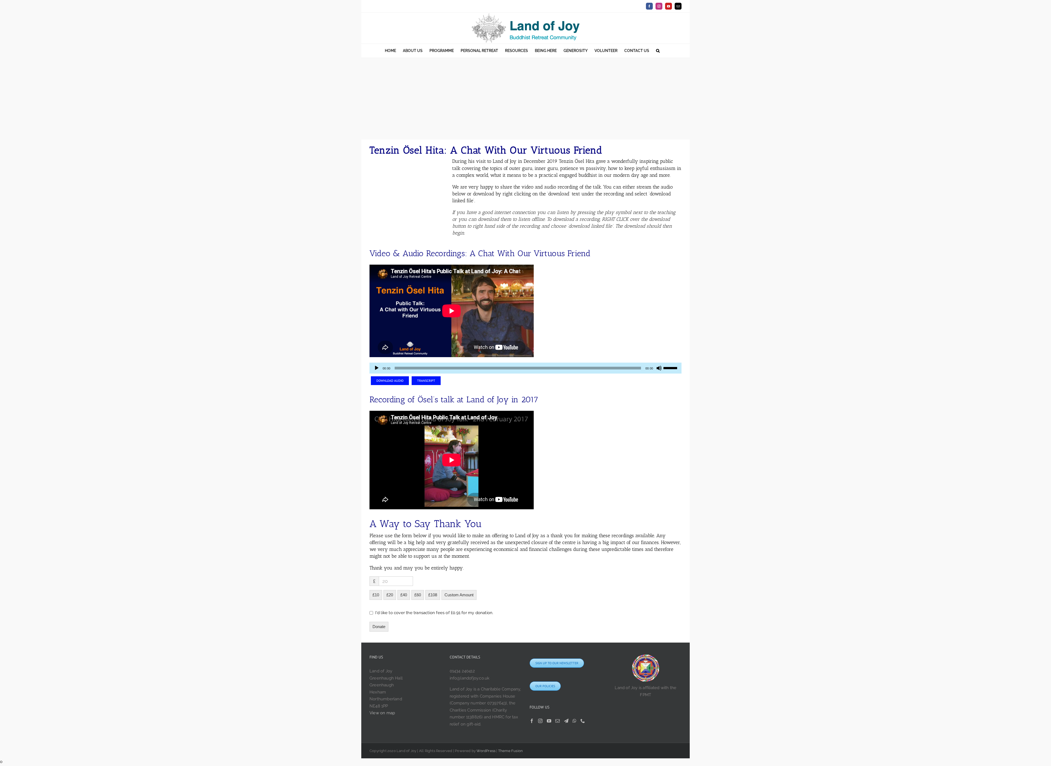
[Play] (376, 368)
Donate (379, 626)
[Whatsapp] (574, 721)
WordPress (486, 751)
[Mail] (557, 721)
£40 (403, 594)
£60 (417, 594)
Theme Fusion (510, 751)
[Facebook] (532, 721)
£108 (432, 594)
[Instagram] (540, 721)
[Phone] (583, 721)
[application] (525, 368)
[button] (658, 51)
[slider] (671, 367)
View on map (382, 712)
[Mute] (659, 368)
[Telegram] (566, 721)
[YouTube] (549, 721)
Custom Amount (458, 594)
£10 (376, 594)
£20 (389, 594)
